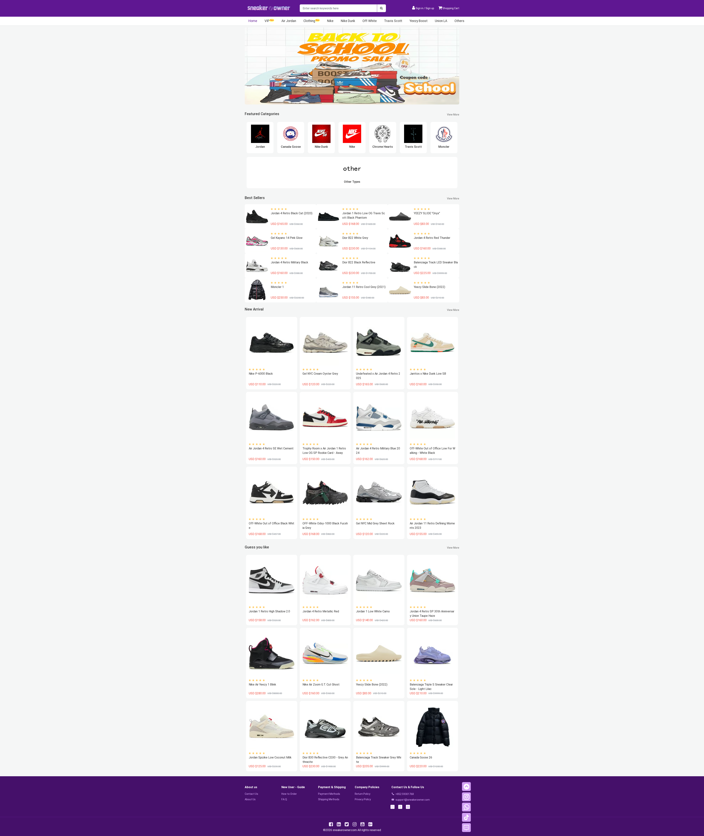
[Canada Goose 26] (432, 726)
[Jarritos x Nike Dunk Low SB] (432, 342)
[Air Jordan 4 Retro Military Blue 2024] (379, 417)
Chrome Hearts (382, 146)
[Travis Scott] (413, 134)
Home (252, 21)
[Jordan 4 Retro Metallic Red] (325, 580)
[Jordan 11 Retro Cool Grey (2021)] (329, 290)
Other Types (352, 181)
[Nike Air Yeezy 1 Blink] (271, 653)
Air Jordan (288, 21)
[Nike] (352, 134)
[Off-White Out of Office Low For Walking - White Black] (432, 417)
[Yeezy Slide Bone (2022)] (400, 290)
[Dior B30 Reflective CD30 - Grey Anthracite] (325, 726)
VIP (267, 21)
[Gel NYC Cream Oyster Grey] (325, 342)
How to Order (289, 793)
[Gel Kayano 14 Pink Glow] (257, 241)
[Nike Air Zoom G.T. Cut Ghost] (325, 653)
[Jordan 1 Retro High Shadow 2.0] (271, 580)
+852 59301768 (404, 794)
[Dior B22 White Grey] (329, 241)
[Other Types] (352, 169)
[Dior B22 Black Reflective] (329, 266)
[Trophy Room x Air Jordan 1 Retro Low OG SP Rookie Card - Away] (325, 417)
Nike (330, 21)
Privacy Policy (363, 799)
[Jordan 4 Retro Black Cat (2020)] (257, 216)
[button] (466, 786)
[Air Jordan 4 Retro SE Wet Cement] (271, 417)
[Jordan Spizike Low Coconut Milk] (271, 726)
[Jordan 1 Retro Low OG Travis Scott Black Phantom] (329, 216)
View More (453, 114)
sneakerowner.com (345, 830)
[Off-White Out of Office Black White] (271, 492)
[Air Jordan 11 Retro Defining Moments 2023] (432, 492)
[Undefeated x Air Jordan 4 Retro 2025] (379, 342)
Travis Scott (393, 21)
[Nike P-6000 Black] (271, 342)
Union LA (441, 21)
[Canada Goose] (290, 134)
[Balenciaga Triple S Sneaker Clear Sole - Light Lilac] (432, 653)
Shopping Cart (450, 8)
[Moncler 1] (257, 290)
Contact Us (251, 793)
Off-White (369, 21)
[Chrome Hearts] (382, 134)
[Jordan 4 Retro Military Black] (257, 266)
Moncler (443, 146)
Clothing (309, 21)
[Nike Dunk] (321, 134)
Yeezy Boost (419, 21)
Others (459, 21)
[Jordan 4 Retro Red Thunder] (400, 241)
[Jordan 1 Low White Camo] (379, 580)
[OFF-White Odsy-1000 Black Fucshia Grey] (325, 492)
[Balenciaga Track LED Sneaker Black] (400, 266)
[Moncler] (444, 134)
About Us (250, 799)
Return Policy (362, 793)
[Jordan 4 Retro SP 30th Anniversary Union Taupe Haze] (432, 580)
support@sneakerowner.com (412, 799)
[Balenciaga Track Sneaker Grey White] (379, 726)
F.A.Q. (284, 799)
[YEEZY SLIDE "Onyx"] (400, 216)
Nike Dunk (348, 21)
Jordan (260, 146)
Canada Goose (291, 146)
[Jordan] (260, 134)
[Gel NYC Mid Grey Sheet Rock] (379, 492)
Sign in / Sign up (425, 8)
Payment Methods (329, 793)
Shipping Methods (328, 799)
